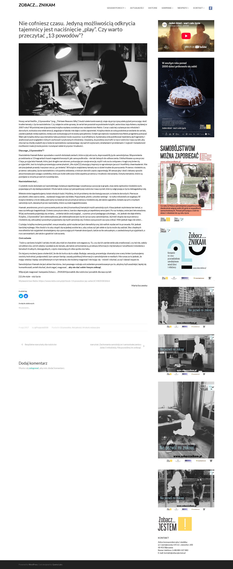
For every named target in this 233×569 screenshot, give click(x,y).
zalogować (34, 368)
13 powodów (65, 327)
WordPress (33, 564)
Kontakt (198, 8)
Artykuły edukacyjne (91, 327)
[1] (80, 164)
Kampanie (167, 8)
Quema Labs (57, 564)
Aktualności (137, 8)
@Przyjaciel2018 (41, 327)
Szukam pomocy (115, 8)
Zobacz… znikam (37, 4)
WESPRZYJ (183, 8)
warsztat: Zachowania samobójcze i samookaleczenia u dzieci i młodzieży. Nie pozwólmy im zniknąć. (115, 346)
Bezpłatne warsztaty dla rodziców (40, 344)
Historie (152, 8)
